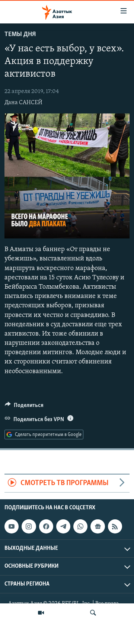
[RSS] (115, 526)
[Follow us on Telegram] (63, 526)
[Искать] (93, 612)
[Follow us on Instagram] (29, 526)
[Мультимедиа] (41, 612)
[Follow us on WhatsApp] (80, 526)
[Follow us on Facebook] (46, 526)
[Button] (24, 407)
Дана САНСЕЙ (23, 103)
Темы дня (20, 34)
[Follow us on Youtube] (11, 526)
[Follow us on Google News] (97, 526)
